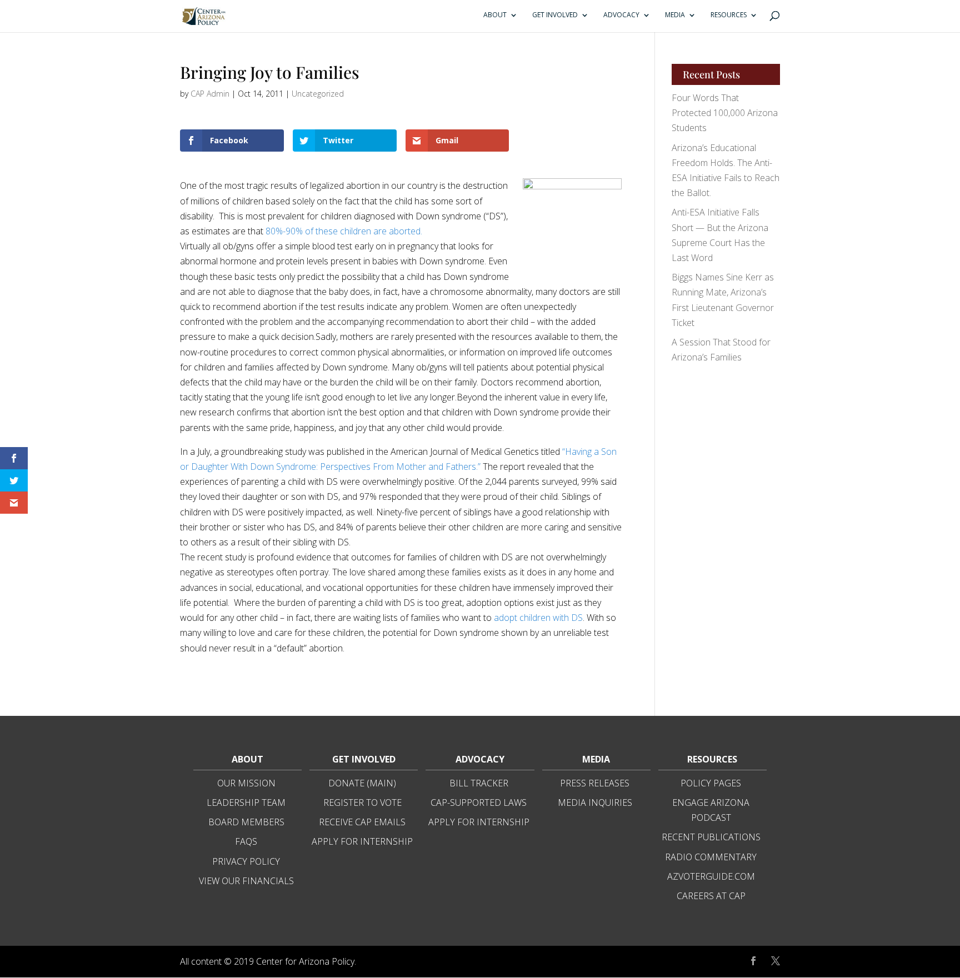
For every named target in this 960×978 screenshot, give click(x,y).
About (495, 15)
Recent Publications (711, 837)
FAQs (246, 841)
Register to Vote (362, 802)
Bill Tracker (478, 783)
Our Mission (246, 783)
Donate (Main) (362, 783)
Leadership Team (246, 802)
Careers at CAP (711, 896)
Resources (729, 15)
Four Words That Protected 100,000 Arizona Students (725, 113)
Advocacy (621, 15)
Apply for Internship (362, 841)
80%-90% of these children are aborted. (344, 231)
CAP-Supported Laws (479, 802)
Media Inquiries (595, 802)
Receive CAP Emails (362, 822)
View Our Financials (246, 881)
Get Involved (555, 15)
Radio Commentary (711, 857)
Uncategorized (318, 93)
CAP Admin (210, 93)
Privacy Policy (246, 861)
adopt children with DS (538, 617)
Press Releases (594, 783)
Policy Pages (711, 783)
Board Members (246, 822)
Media (675, 15)
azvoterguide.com (711, 876)
